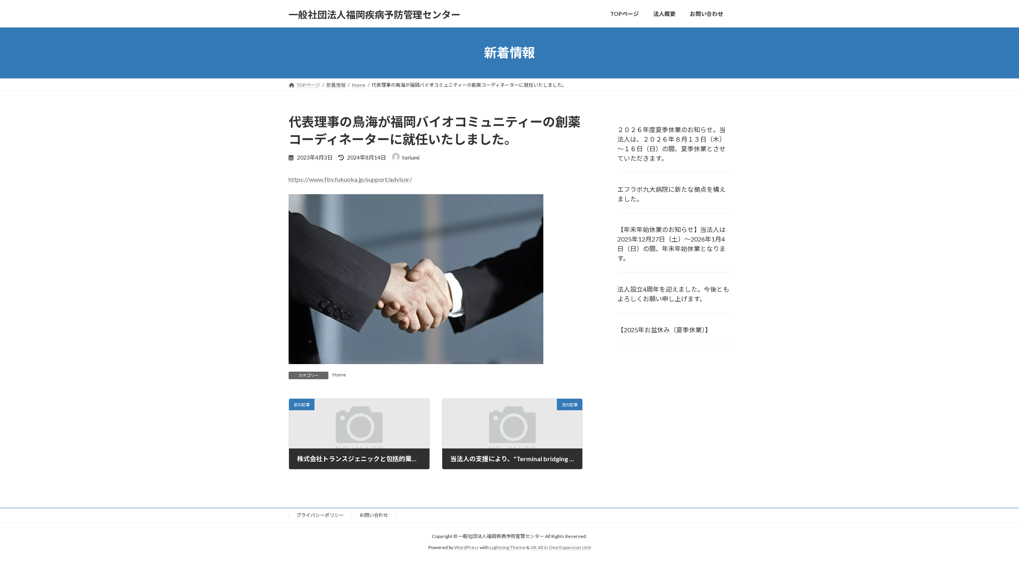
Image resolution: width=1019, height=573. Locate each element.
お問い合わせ (373, 515)
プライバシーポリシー (320, 515)
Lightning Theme (507, 548)
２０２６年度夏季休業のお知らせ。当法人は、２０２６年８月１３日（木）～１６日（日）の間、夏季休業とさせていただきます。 (671, 143)
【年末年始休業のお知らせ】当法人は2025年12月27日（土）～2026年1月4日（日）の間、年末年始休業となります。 (671, 244)
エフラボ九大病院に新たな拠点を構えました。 (671, 193)
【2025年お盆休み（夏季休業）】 (664, 329)
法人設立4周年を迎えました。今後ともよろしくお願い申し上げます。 (673, 293)
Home (339, 375)
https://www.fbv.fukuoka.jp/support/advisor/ (350, 179)
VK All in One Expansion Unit (561, 548)
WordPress (466, 548)
